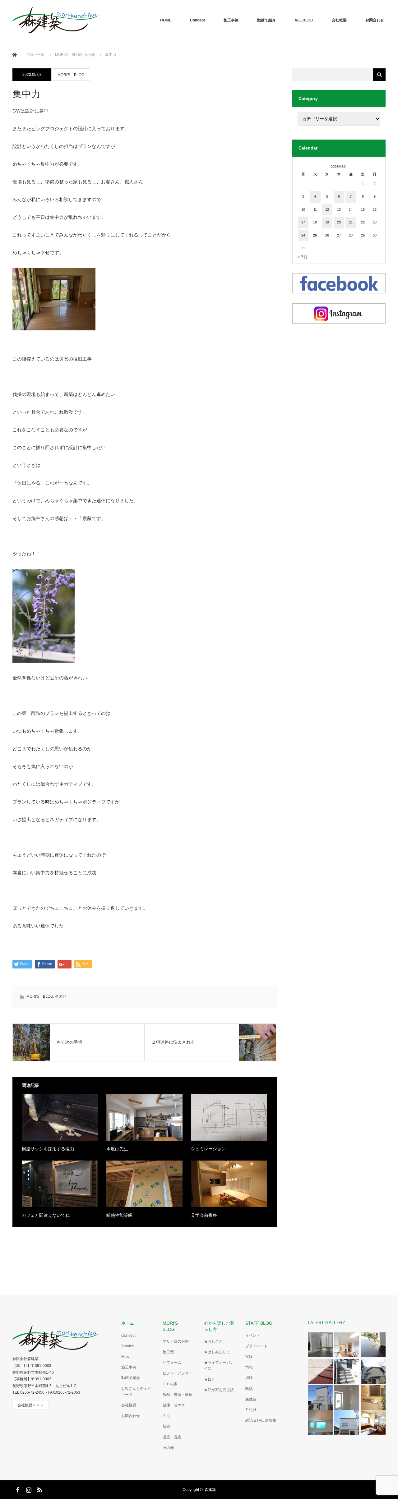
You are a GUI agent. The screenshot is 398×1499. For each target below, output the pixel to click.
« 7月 (302, 256)
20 (339, 222)
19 (327, 222)
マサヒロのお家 (176, 1341)
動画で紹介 (266, 20)
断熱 (249, 1388)
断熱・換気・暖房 (177, 1394)
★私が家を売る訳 (219, 1390)
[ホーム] (14, 47)
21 (351, 222)
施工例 (168, 1352)
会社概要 (339, 20)
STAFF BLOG (258, 1323)
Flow (125, 1356)
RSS (39, 1488)
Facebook (17, 1488)
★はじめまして (217, 1352)
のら (166, 1416)
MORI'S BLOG (71, 75)
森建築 (251, 1399)
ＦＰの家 (170, 1384)
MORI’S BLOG (172, 1326)
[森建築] (55, 20)
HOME (165, 20)
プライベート (256, 1346)
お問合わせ (374, 20)
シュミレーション (208, 1148)
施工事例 (231, 20)
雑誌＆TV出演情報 (260, 1420)
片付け (251, 1410)
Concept (197, 20)
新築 (166, 1426)
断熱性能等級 (119, 1215)
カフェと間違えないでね (46, 1215)
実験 (249, 1356)
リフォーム (172, 1362)
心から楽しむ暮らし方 (219, 1326)
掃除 (249, 1378)
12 (327, 209)
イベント (252, 1335)
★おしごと (213, 1341)
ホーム (127, 1323)
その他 (60, 996)
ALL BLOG (303, 20)
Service (127, 1346)
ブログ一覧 (35, 55)
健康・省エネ (174, 1405)
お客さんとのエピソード (136, 1391)
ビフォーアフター (177, 1373)
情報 (249, 1367)
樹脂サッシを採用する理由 (48, 1148)
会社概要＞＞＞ (30, 1405)
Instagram (28, 1488)
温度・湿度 (172, 1437)
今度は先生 (117, 1148)
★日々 (209, 1379)
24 (303, 235)
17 (303, 222)
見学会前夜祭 (204, 1215)
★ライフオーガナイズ (219, 1365)
